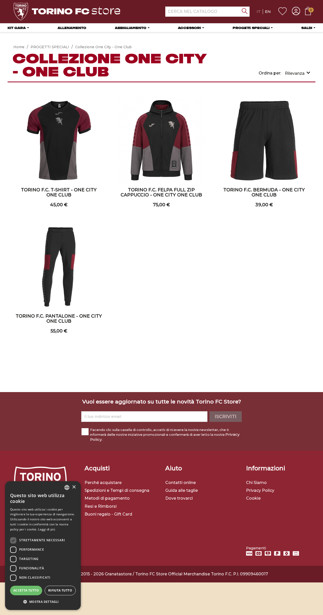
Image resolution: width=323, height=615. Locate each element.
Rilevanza (295, 73)
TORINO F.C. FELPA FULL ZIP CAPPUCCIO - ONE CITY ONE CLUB (161, 192)
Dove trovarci (179, 498)
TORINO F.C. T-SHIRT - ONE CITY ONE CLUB (59, 192)
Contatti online (180, 482)
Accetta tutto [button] (26, 590)
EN (268, 11)
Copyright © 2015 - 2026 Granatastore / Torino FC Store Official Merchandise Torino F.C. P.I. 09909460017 (161, 574)
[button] (43, 602)
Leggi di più (46, 529)
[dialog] (43, 545)
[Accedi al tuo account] (296, 11)
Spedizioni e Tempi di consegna (117, 490)
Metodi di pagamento (107, 498)
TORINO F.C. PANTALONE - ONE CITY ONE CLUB (59, 318)
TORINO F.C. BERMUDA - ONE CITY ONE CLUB (264, 192)
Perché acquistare (103, 482)
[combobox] (66, 487)
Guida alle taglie (181, 490)
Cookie (253, 498)
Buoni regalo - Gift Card (108, 514)
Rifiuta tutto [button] (60, 590)
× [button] (74, 487)
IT (259, 11)
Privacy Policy (260, 490)
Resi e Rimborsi (101, 506)
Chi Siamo (256, 482)
